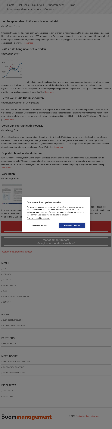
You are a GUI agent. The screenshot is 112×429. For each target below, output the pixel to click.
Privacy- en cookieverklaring (38, 218)
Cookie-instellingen (40, 225)
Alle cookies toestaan (72, 225)
